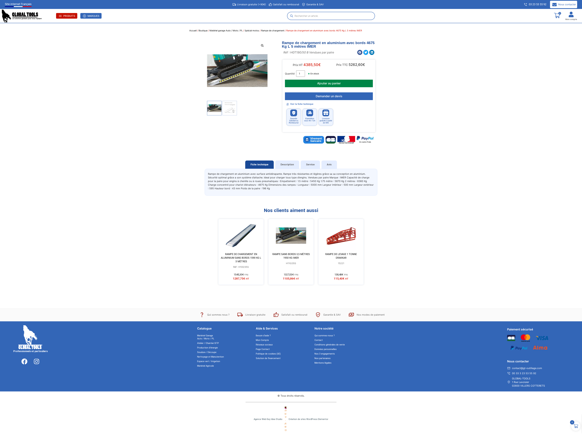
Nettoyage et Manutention (210, 357)
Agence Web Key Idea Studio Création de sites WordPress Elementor (291, 419)
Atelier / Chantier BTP (208, 343)
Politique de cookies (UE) (268, 354)
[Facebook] (24, 361)
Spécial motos (252, 30)
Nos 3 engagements (324, 354)
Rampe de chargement (272, 30)
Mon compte (571, 19)
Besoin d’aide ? (263, 335)
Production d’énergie (207, 347)
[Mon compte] (571, 14)
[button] (262, 45)
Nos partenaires (322, 358)
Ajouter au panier (329, 83)
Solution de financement (268, 358)
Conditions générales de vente (329, 344)
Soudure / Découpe (206, 352)
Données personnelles (325, 349)
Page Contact (263, 349)
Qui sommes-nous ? (324, 335)
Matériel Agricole (205, 366)
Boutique (203, 30)
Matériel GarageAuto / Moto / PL (205, 337)
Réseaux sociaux (264, 344)
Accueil (193, 30)
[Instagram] (36, 361)
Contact (318, 340)
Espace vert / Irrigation (208, 361)
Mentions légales (322, 363)
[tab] (259, 165)
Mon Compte (262, 340)
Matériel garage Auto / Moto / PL (226, 30)
